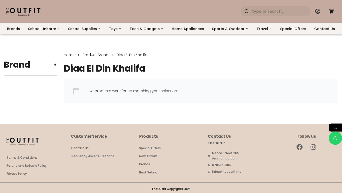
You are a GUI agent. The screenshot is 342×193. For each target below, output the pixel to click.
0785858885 (221, 165)
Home (69, 54)
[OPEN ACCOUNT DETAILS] (317, 11)
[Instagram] (313, 147)
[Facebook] (299, 147)
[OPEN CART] (331, 11)
